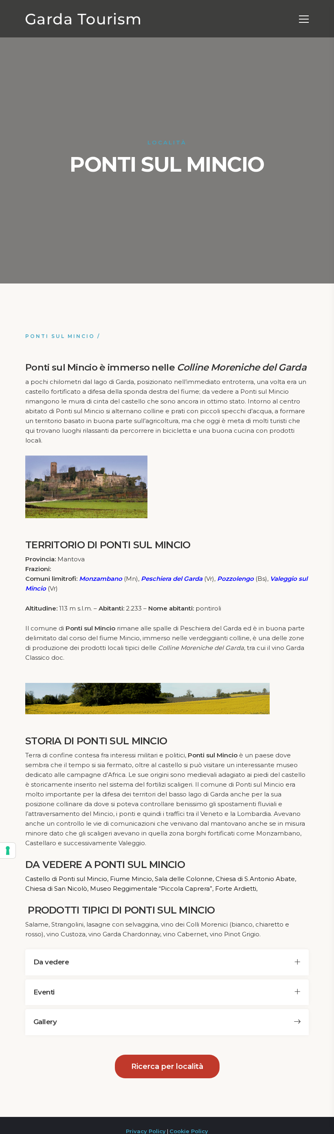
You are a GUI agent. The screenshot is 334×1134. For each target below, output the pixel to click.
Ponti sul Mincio (60, 336)
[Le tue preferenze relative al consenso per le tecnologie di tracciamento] (7, 850)
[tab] (167, 962)
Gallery (45, 1022)
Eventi (44, 992)
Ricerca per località (167, 1066)
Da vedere (51, 962)
